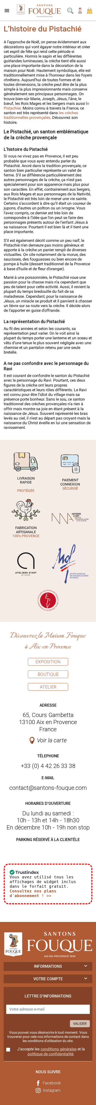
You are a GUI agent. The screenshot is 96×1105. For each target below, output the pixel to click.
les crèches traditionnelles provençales (41, 115)
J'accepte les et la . (51, 1051)
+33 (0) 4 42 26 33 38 (48, 766)
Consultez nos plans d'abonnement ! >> (33, 893)
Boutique (48, 674)
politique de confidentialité (50, 1054)
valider (80, 1024)
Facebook (52, 1083)
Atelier (48, 686)
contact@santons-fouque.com (48, 787)
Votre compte (48, 979)
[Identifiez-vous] (80, 10)
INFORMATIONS (48, 966)
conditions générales (59, 1049)
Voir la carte (52, 740)
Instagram (52, 1090)
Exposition (48, 661)
